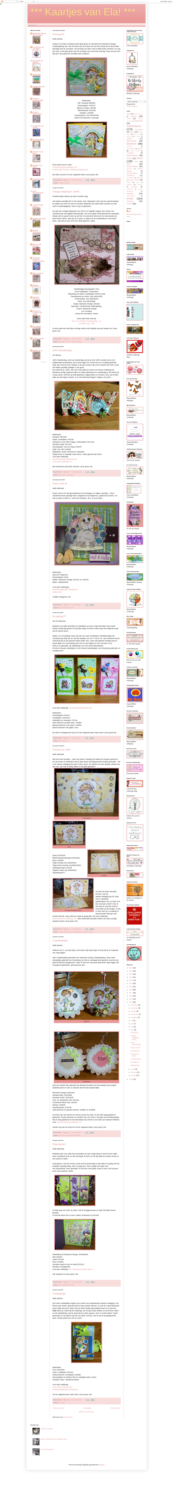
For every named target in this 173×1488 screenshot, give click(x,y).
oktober (134, 1011)
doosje (140, 148)
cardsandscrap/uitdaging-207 (80, 708)
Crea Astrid (37, 326)
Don (63, 741)
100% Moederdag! (62, 350)
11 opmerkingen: (76, 339)
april (132, 1030)
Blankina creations (36, 298)
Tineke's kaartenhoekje (38, 99)
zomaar (130, 201)
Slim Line (136, 134)
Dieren (134, 116)
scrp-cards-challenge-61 (62, 462)
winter (130, 198)
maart (133, 1069)
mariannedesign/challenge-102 (64, 459)
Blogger (101, 1465)
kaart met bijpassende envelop (78, 932)
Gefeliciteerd (67, 1285)
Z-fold (137, 136)
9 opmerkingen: (76, 604)
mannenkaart (132, 166)
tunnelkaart (130, 189)
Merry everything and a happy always (54, 1439)
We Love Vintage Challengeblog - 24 (86, 321)
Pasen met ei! (59, 483)
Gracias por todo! (61, 749)
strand (137, 182)
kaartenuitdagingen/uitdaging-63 (65, 1389)
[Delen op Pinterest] (94, 180)
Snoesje (60, 183)
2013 (131, 1079)
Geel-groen (58, 34)
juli (132, 1020)
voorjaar (66, 183)
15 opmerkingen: (76, 180)
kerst (140, 158)
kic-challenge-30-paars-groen (81, 1269)
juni (132, 1024)
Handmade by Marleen (38, 61)
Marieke (35, 285)
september (135, 1014)
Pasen (72, 607)
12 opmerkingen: (76, 1282)
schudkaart (130, 175)
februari (134, 1072)
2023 (131, 974)
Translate (134, 106)
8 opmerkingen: (76, 738)
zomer (91, 932)
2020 (131, 983)
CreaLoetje (37, 74)
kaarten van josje (39, 218)
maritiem (129, 169)
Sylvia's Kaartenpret (37, 113)
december (134, 1005)
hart (63, 475)
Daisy (60, 475)
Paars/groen (58, 1144)
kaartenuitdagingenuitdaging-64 (65, 589)
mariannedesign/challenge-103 (64, 167)
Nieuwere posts (58, 1408)
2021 (131, 980)
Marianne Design (63, 607)
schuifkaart (130, 178)
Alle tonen (43, 362)
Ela (130, 211)
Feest (60, 1285)
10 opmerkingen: (76, 1400)
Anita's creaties (38, 338)
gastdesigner (132, 155)
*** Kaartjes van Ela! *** (82, 12)
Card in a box (138, 114)
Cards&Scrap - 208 (86, 324)
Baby (128, 114)
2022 (131, 977)
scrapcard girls (38, 179)
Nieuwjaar (139, 129)
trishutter (140, 184)
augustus (134, 1017)
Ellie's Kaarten (38, 273)
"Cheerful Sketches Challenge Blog (38, 259)
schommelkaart (132, 173)
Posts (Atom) (67, 1417)
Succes (129, 136)
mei (132, 1027)
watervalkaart (131, 196)
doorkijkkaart (131, 148)
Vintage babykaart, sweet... (66, 191)
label (67, 1135)
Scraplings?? (59, 616)
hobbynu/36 (57, 592)
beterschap (131, 141)
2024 (131, 971)
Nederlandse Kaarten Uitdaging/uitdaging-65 (70, 170)
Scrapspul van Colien (38, 126)
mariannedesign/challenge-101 (69, 1122)
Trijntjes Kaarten (39, 86)
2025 (131, 968)
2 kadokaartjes (60, 940)
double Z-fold (134, 151)
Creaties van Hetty (37, 166)
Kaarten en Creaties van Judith (37, 312)
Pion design (72, 341)
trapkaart (129, 184)
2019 (131, 987)
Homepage (87, 1408)
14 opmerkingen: (76, 472)
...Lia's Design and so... (38, 205)
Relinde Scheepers (37, 231)
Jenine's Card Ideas (38, 152)
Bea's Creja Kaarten (37, 245)
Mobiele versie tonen (86, 1412)
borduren (129, 146)
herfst (129, 158)
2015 (131, 999)
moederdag (69, 475)
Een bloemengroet (47, 1449)
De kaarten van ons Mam (38, 48)
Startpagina (32, 25)
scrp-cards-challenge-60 (62, 1387)
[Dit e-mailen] (86, 180)
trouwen (134, 187)
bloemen (131, 143)
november (134, 1008)
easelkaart (130, 153)
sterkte (129, 182)
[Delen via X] (90, 180)
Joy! (66, 341)
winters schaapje (47, 1429)
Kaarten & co (37, 350)
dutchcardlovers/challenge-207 (64, 919)
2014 (131, 1002)
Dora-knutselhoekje (38, 192)
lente (129, 164)
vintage (79, 341)
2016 (131, 996)
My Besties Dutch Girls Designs (39, 34)
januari (133, 1075)
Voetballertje (58, 1293)
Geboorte (61, 341)
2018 (131, 990)
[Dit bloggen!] (88, 180)
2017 (131, 993)
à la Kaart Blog (38, 140)
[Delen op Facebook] (92, 180)
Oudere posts (115, 1408)
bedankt (60, 932)
